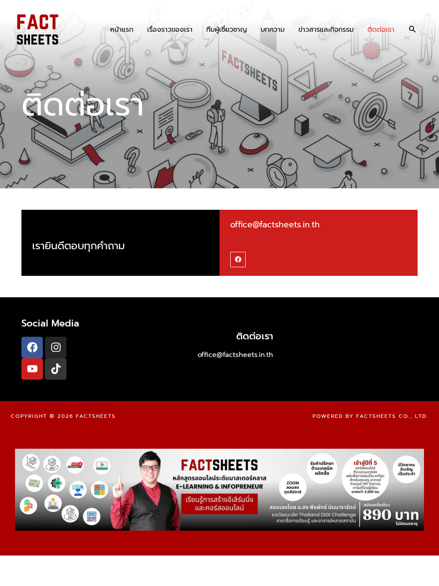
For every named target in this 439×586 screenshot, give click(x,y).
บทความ (273, 29)
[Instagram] (55, 347)
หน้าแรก (121, 29)
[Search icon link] (412, 29)
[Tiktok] (55, 369)
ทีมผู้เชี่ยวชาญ (226, 29)
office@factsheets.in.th (275, 224)
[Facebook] (238, 259)
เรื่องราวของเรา (169, 29)
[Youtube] (32, 369)
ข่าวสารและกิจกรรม (326, 29)
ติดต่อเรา (380, 29)
